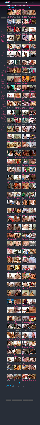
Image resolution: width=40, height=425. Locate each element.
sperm (3, 121)
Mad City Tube (2, 46)
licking (11, 42)
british (4, 77)
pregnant (14, 9)
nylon (1, 111)
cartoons (1, 79)
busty (3, 78)
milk (15, 9)
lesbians (9, 42)
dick (34, 91)
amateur (2, 66)
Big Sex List (2, 31)
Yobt (3, 61)
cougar (20, 34)
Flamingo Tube (2, 33)
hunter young (31, 133)
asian (1, 67)
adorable (4, 65)
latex (4, 104)
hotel (1, 100)
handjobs (19, 331)
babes (5, 68)
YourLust (2, 62)
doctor (20, 256)
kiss (8, 42)
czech (1, 85)
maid (3, 106)
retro (3, 116)
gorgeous (4, 96)
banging (3, 69)
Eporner (4, 53)
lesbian (21, 9)
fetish (1, 91)
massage (5, 106)
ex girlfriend (2, 89)
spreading (5, 121)
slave (1, 119)
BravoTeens (2, 51)
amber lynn (16, 165)
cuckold (5, 83)
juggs (31, 42)
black (3, 73)
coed (4, 81)
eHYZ (6, 410)
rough (1, 117)
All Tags (27, 5)
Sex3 (1, 58)
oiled (3, 111)
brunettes (26, 34)
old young (10, 215)
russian (3, 117)
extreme (1, 90)
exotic (3, 89)
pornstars (3, 114)
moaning (4, 109)
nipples (4, 110)
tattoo (1, 124)
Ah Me (1, 50)
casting (4, 79)
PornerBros (2, 56)
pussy (2, 115)
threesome (30, 67)
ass (5, 67)
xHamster (2, 60)
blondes (2, 74)
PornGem (15, 57)
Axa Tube (1, 38)
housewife (3, 100)
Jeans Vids (2, 30)
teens (2, 125)
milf (1, 108)
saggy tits (17, 9)
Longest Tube (24, 5)
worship (5, 130)
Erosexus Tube (2, 32)
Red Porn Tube (18, 389)
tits (8, 67)
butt (17, 133)
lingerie (32, 42)
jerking (5, 103)
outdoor (4, 112)
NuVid (30, 24)
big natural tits (2, 72)
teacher (3, 124)
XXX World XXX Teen (3, 35)
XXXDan (15, 24)
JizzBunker (8, 49)
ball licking (2, 69)
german (19, 9)
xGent (12, 389)
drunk (2, 88)
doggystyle (2, 87)
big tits (5, 72)
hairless (7, 157)
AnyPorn (3, 50)
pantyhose (3, 113)
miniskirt (2, 108)
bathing (16, 99)
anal (8, 50)
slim (2, 119)
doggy (4, 86)
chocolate (3, 80)
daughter (4, 85)
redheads (2, 116)
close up (2, 81)
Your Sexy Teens (2, 36)
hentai (1, 99)
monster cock (2, 110)
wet (3, 129)
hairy (33, 17)
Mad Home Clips (7, 388)
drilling (1, 88)
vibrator (5, 128)
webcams (2, 129)
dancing (3, 85)
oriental (23, 356)
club (3, 81)
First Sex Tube (2, 39)
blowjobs (2, 75)
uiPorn (22, 205)
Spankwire (3, 58)
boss (22, 133)
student (4, 122)
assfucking (25, 149)
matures (24, 108)
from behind (2, 93)
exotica (22, 231)
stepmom (7, 83)
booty (14, 67)
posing (5, 114)
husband (4, 101)
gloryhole (2, 96)
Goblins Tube (2, 43)
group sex (24, 248)
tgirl (3, 125)
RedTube (5, 57)
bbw (1, 70)
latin (20, 198)
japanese (2, 103)
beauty (19, 99)
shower (9, 248)
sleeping (23, 9)
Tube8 (12, 388)
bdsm (2, 70)
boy (3, 76)
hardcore (2, 98)
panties (1, 113)
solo (18, 25)
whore (1, 130)
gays (1, 94)
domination (4, 87)
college (25, 256)
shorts (3, 118)
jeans (3, 103)
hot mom (15, 381)
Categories (13, 5)
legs (25, 231)
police (10, 372)
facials (3, 90)
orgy (1, 112)
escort (31, 190)
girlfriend (2, 95)
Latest (30, 7)
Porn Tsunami (2, 42)
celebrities (18, 67)
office (2, 111)
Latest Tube (20, 5)
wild (3, 130)
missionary (5, 108)
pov (35, 347)
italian (12, 9)
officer (9, 372)
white (5, 129)
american (31, 50)
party (5, 113)
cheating (1, 80)
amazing (31, 182)
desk (27, 50)
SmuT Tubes (2, 40)
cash (33, 91)
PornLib (23, 296)
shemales (2, 118)
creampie (3, 83)
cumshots (2, 84)
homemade (26, 67)
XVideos (2, 61)
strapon (1, 122)
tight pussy (4, 126)
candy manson (8, 182)
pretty (8, 100)
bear (5, 70)
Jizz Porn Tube (13, 410)
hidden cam (3, 99)
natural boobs (27, 108)
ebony (4, 88)
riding (5, 116)
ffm (2, 91)
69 (3, 65)
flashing (1, 92)
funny (3, 93)
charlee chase (9, 264)
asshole (1, 68)
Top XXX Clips (2, 28)
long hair (2, 106)
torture (3, 127)
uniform (1, 128)
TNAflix (5, 59)
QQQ (1, 45)
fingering (4, 91)
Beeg (7, 41)
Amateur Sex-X (7, 389)
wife (2, 130)
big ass (24, 42)
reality (25, 356)
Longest (32, 7)
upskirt (3, 128)
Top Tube (16, 5)
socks (4, 120)
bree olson (16, 67)
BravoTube (2, 52)
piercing (20, 50)
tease (4, 124)
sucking (2, 123)
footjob (4, 92)
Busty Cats (2, 44)
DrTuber (2, 53)
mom (16, 75)
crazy (1, 83)
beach (4, 70)
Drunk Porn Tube (2, 41)
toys (4, 127)
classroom (15, 117)
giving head (4, 95)
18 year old (2, 65)
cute (12, 17)
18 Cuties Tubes (2, 29)
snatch (3, 120)
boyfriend (28, 322)
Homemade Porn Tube (3, 37)
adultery (8, 149)
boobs (11, 17)
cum (7, 272)
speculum (2, 121)
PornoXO (2, 57)
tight (2, 126)
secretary (5, 117)
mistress (1, 109)
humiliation (2, 101)
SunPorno (2, 59)
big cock (5, 71)
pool (1, 114)
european (12, 34)
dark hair (10, 190)
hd (4, 98)
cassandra (33, 149)
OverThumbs (2, 55)
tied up (1, 126)
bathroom (17, 99)
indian (35, 25)
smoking (1, 120)
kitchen (1, 104)
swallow (4, 123)
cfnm (17, 331)
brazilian (2, 77)
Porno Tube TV (18, 388)
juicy (32, 108)
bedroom (23, 165)
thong (4, 125)
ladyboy (3, 104)
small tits (4, 119)
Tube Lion (2, 34)
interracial (2, 102)
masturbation (3, 107)
